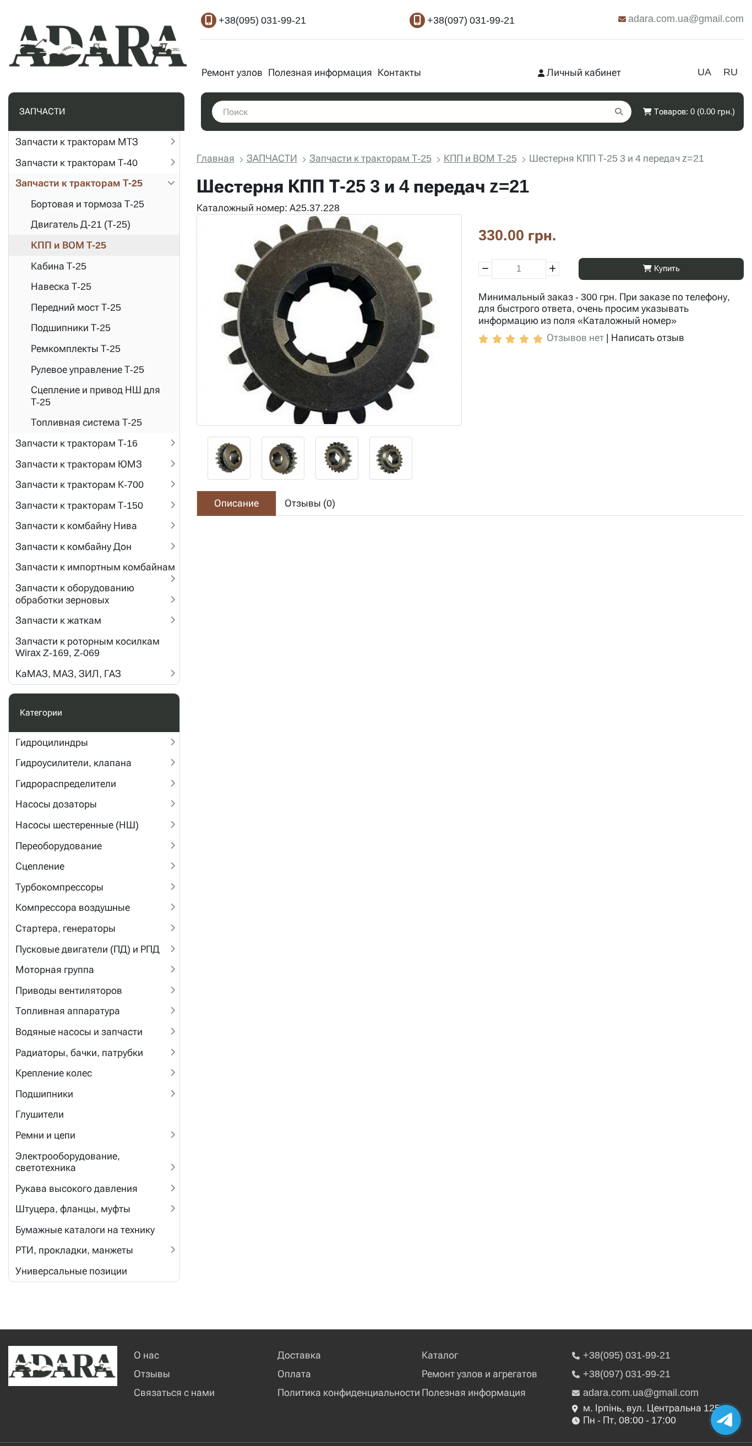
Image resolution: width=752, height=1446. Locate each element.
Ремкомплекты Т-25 (76, 348)
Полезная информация (320, 72)
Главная (216, 158)
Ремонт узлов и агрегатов (479, 1373)
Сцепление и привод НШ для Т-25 (95, 396)
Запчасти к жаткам (58, 620)
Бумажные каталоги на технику (85, 1229)
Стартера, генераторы (65, 928)
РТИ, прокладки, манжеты (74, 1250)
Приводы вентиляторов (68, 990)
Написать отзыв (647, 337)
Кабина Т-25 (58, 266)
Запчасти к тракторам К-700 (79, 484)
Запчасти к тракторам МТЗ (76, 141)
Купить (666, 268)
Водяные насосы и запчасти (79, 1031)
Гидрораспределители (65, 783)
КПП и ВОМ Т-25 (68, 245)
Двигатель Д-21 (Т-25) (80, 224)
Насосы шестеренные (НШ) (77, 825)
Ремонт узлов (232, 72)
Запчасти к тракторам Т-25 (79, 183)
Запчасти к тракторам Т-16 (76, 443)
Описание (236, 503)
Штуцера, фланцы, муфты (72, 1208)
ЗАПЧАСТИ (272, 158)
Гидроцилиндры (51, 742)
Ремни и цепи (45, 1135)
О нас (146, 1355)
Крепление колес (53, 1073)
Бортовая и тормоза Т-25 (87, 204)
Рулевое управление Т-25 (87, 369)
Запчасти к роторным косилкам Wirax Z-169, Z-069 (87, 647)
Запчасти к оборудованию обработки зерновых (74, 594)
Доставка (299, 1355)
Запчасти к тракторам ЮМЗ (78, 464)
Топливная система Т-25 (86, 422)
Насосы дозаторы (56, 804)
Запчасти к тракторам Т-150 (79, 505)
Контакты (399, 72)
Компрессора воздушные (72, 907)
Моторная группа (54, 969)
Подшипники (44, 1093)
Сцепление (39, 866)
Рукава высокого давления (76, 1188)
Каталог (440, 1355)
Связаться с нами (174, 1392)
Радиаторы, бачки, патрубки (79, 1052)
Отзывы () (310, 503)
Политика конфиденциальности (348, 1392)
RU (730, 72)
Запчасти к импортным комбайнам (95, 567)
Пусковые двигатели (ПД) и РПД (87, 949)
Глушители (39, 1114)
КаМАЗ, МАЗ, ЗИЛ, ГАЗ (68, 673)
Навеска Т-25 (61, 286)
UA (704, 72)
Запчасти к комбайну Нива (76, 525)
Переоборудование (58, 845)
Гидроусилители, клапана (73, 762)
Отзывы (152, 1373)
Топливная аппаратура (67, 1010)
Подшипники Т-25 (71, 327)
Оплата (294, 1373)
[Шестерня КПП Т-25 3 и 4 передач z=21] (329, 320)
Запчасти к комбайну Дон (73, 546)
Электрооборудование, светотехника (67, 1162)
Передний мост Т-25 (76, 307)
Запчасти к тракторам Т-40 (76, 162)
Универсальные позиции (71, 1271)
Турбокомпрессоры (59, 887)
